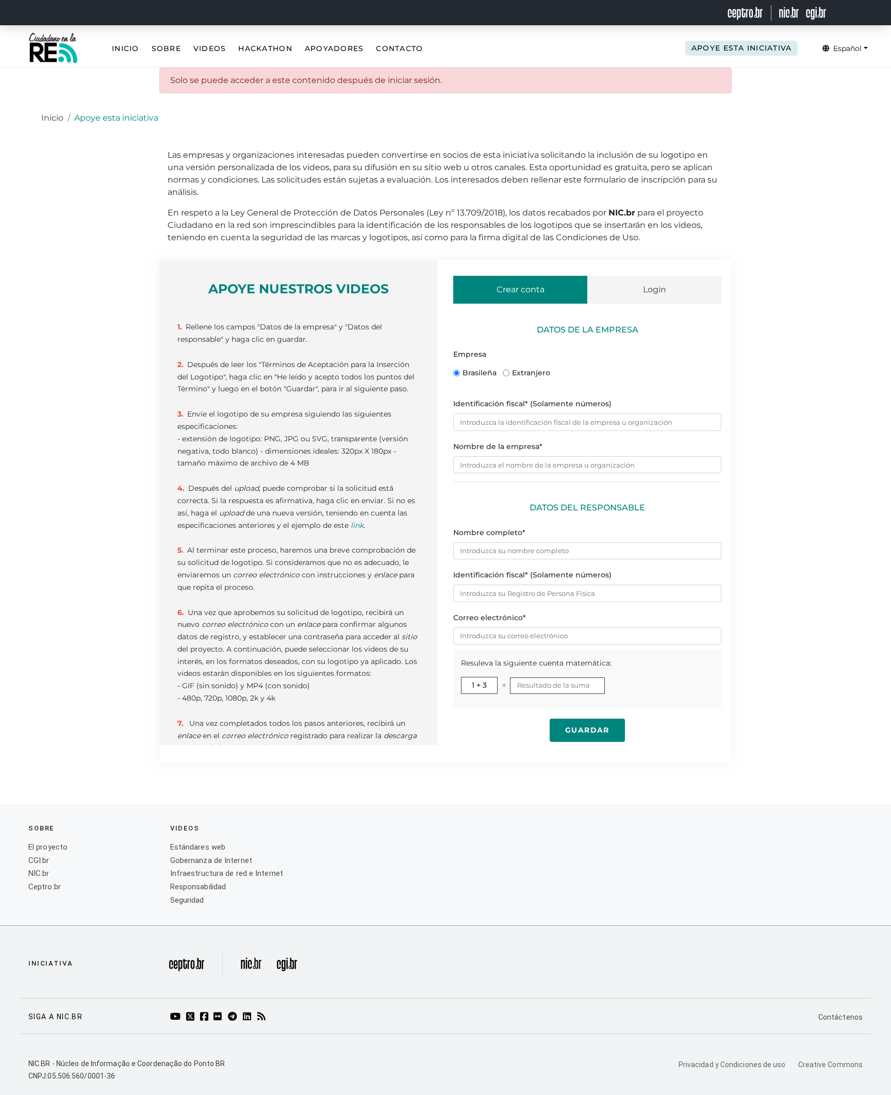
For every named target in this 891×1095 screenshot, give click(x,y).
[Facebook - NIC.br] (205, 1017)
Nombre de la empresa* (497, 446)
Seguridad (187, 900)
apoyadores (334, 48)
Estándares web (197, 847)
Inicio (125, 48)
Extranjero (531, 372)
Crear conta (520, 289)
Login (654, 289)
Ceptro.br (44, 886)
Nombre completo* (489, 532)
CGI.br (39, 860)
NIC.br (39, 873)
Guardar (587, 730)
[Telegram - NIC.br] (234, 1017)
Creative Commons (830, 1064)
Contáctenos (840, 1017)
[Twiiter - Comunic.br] (191, 1017)
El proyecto (48, 847)
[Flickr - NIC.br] (219, 1017)
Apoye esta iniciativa (741, 48)
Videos (209, 48)
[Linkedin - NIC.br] (249, 1017)
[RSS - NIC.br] (263, 1017)
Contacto (399, 48)
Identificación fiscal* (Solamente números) (532, 403)
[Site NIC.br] (251, 967)
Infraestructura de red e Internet (226, 873)
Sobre (166, 48)
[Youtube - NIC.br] (177, 1017)
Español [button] (846, 48)
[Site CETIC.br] (186, 967)
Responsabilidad (198, 886)
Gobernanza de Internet (211, 860)
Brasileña (480, 372)
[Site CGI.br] (287, 967)
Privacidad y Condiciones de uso (732, 1064)
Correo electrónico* (489, 617)
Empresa (469, 354)
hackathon (265, 48)
